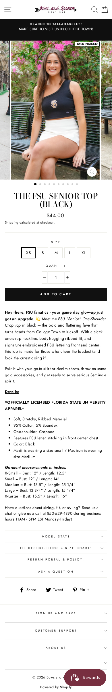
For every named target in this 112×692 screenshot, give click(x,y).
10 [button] (77, 184)
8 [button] (68, 184)
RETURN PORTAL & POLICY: (56, 559)
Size (56, 242)
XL (84, 253)
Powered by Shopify (56, 687)
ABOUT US (56, 648)
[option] (56, 110)
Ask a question (56, 571)
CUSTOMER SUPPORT (56, 630)
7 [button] (63, 184)
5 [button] (54, 184)
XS (28, 253)
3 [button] (45, 184)
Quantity (56, 266)
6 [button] (59, 184)
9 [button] (73, 184)
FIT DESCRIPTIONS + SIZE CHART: (56, 548)
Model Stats (56, 536)
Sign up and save (56, 613)
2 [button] (40, 184)
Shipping (12, 222)
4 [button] (50, 184)
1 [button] (35, 184)
